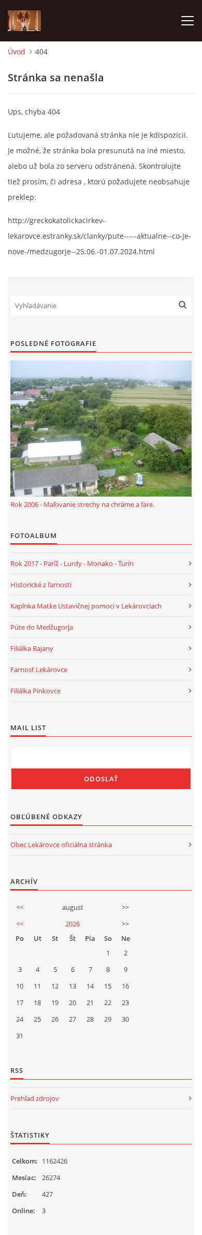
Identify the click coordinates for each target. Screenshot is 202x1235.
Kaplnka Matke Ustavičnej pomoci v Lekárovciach (86, 606)
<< (19, 907)
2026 (72, 923)
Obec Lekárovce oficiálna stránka (61, 844)
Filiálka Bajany (31, 648)
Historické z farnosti (40, 584)
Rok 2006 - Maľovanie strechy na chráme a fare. (82, 504)
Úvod (16, 51)
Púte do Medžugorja (41, 627)
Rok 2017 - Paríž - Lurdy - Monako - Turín (72, 563)
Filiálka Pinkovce (35, 690)
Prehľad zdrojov (34, 1098)
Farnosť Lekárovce (38, 669)
